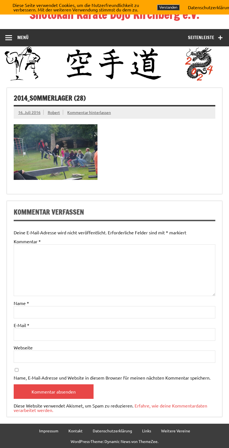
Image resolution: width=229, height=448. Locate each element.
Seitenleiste (201, 37)
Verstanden (168, 7)
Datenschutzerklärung (112, 431)
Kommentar (27, 241)
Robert (54, 112)
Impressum (48, 431)
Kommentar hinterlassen (89, 112)
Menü (22, 37)
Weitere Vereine (175, 431)
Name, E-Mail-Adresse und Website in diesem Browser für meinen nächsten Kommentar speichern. (112, 377)
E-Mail (21, 325)
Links (146, 431)
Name (21, 303)
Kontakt (75, 431)
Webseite (23, 347)
